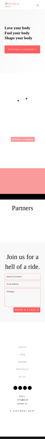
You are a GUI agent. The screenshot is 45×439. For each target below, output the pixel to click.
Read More (10, 88)
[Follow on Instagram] (25, 388)
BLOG (22, 377)
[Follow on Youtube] (30, 388)
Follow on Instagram (24, 139)
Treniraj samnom (21, 49)
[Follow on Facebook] (15, 388)
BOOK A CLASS (25, 310)
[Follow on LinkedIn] (20, 388)
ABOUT (22, 347)
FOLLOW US (22, 191)
